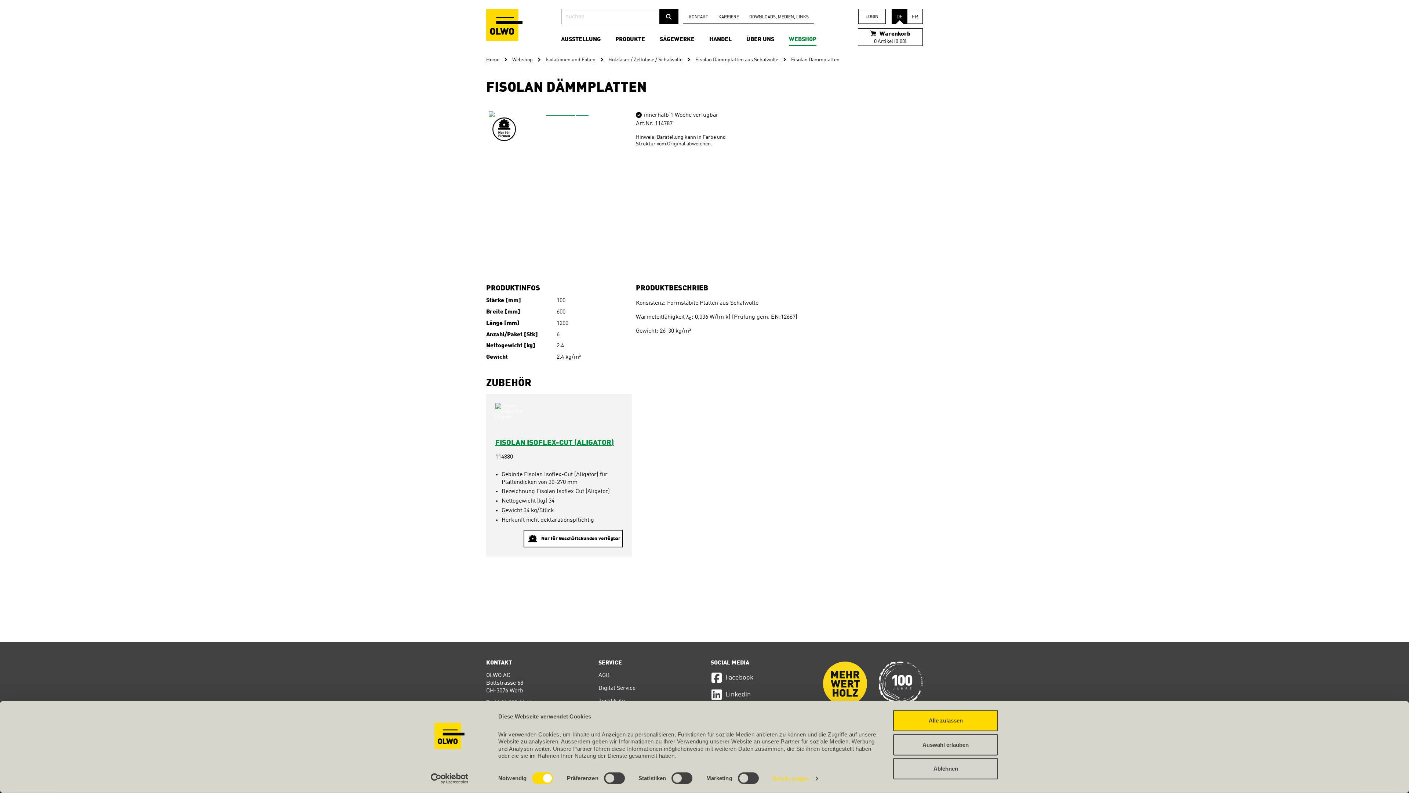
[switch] (614, 778)
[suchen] (668, 16)
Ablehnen (945, 768)
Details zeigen (790, 778)
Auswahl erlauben (945, 744)
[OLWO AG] (504, 25)
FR (915, 16)
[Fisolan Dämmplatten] (564, 186)
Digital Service (617, 688)
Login (872, 17)
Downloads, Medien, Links (779, 17)
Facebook (739, 677)
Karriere (728, 17)
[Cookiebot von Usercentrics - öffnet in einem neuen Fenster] (450, 778)
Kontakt (698, 17)
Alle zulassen (946, 720)
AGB (604, 675)
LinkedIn (738, 694)
